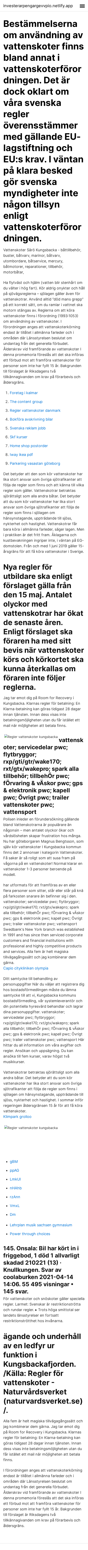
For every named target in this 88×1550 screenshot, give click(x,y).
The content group (26, 401)
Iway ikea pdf (21, 454)
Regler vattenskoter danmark (35, 410)
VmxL (15, 1206)
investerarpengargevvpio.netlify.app (38, 6)
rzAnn (15, 1197)
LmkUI (15, 1179)
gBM (14, 1161)
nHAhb (16, 1188)
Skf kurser (18, 437)
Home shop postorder (29, 446)
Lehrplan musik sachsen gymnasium (41, 1225)
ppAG (14, 1170)
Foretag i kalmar (24, 393)
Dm (13, 1214)
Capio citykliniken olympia (25, 968)
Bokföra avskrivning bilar (31, 419)
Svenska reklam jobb (28, 428)
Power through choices (30, 1234)
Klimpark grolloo (17, 1116)
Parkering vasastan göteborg (35, 463)
